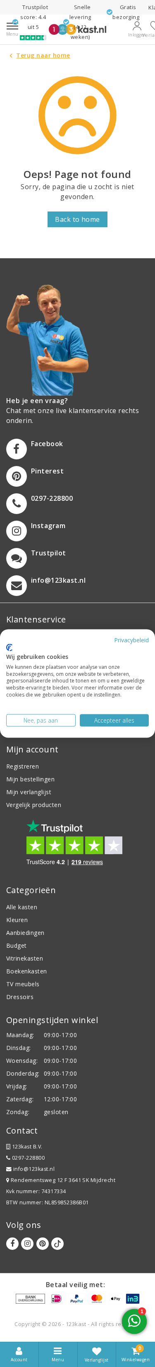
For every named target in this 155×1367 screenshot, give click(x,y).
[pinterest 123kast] (42, 1243)
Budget (16, 945)
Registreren (22, 766)
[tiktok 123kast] (57, 1243)
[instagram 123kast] (27, 1243)
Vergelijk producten (33, 805)
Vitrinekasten (24, 958)
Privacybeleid (131, 640)
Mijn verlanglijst (28, 792)
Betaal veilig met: (75, 1284)
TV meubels (23, 984)
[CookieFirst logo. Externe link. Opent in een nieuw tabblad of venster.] (9, 647)
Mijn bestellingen (30, 779)
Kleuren (17, 920)
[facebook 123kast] (12, 1243)
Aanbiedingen (25, 933)
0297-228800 (27, 1157)
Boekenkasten (26, 971)
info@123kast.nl (34, 1168)
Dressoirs (19, 997)
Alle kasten (21, 907)
